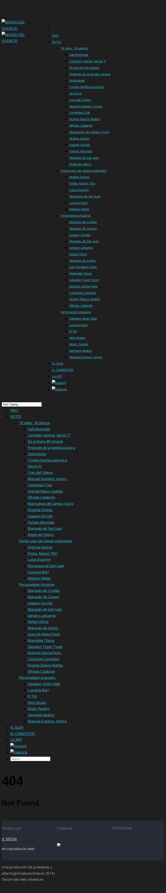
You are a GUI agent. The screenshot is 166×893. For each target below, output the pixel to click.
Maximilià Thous (80, 273)
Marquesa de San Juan (85, 196)
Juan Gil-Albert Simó (83, 267)
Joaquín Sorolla (79, 145)
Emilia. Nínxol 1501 (82, 183)
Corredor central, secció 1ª (87, 61)
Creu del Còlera (80, 100)
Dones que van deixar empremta (84, 171)
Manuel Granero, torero (85, 106)
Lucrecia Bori (78, 203)
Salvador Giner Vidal (83, 318)
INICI (55, 35)
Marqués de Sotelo (82, 261)
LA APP (57, 376)
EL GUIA (57, 363)
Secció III (75, 93)
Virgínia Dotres (79, 138)
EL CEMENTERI (62, 370)
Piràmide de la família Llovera (89, 74)
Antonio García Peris (83, 286)
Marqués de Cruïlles (83, 222)
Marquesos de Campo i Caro (89, 132)
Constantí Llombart (82, 293)
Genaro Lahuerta (81, 248)
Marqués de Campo (83, 228)
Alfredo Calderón (81, 125)
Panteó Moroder (81, 151)
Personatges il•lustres (76, 215)
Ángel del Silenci (80, 164)
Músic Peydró (78, 344)
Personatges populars (76, 312)
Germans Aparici (80, 351)
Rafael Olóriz (78, 254)
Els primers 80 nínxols (84, 68)
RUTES (56, 42)
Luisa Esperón (79, 190)
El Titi (73, 331)
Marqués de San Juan (84, 158)
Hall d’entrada (78, 55)
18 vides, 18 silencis (74, 48)
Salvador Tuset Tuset (84, 280)
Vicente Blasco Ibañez (84, 119)
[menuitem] (59, 384)
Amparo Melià (79, 209)
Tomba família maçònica (86, 87)
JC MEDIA (9, 839)
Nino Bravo (77, 338)
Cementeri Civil (79, 113)
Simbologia (77, 80)
